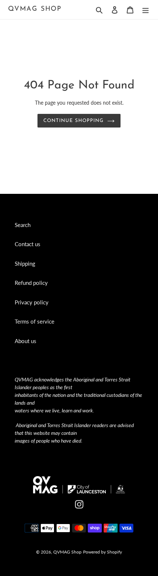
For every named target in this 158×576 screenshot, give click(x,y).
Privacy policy (32, 302)
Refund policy (31, 282)
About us (25, 341)
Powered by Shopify (102, 552)
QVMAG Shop (35, 9)
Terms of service (34, 321)
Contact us (27, 244)
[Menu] (145, 9)
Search (22, 224)
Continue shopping (73, 120)
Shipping (25, 263)
